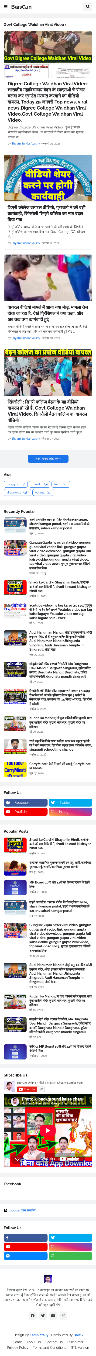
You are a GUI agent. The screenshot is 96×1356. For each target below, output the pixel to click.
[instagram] (71, 1247)
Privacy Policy (17, 1347)
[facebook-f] (26, 1238)
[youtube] (26, 1247)
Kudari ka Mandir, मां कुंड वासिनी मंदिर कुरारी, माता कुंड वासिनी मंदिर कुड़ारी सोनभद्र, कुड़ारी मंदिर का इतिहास (60, 722)
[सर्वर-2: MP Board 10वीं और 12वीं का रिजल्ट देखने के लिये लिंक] (15, 1051)
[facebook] (33, 1316)
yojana (43, 492)
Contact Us (54, 1342)
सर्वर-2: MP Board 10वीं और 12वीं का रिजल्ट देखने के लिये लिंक (60, 1048)
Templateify (39, 1335)
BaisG (78, 1335)
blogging (16, 484)
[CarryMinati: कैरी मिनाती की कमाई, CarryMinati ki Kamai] (15, 769)
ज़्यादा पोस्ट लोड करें (46, 458)
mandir (40, 484)
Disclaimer (75, 1342)
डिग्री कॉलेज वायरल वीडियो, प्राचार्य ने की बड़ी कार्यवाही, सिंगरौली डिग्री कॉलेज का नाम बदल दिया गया (47, 213)
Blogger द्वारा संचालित (22, 1210)
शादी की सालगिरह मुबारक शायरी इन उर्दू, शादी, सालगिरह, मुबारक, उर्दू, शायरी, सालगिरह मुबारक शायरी (60, 865)
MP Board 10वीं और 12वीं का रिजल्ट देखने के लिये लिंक (59, 884)
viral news (17, 492)
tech (60, 484)
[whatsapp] (71, 1256)
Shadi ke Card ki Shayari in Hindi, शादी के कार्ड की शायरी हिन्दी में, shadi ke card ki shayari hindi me (60, 586)
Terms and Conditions (49, 1347)
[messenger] (26, 1256)
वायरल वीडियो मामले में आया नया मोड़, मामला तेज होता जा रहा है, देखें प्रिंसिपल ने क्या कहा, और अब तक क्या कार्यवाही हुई (48, 313)
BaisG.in (21, 6)
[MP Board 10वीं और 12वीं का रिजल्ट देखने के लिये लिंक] (15, 887)
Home (17, 1342)
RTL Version (80, 1347)
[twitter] (71, 1238)
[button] (5, 7)
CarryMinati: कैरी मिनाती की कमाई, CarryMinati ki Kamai (60, 766)
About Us (34, 1342)
